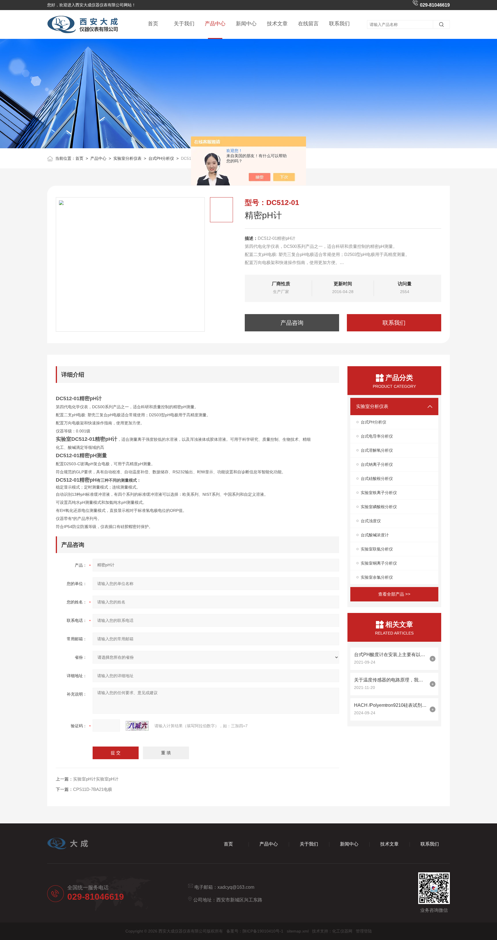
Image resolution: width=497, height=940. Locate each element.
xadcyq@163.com (235, 887)
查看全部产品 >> (394, 594)
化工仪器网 (342, 931)
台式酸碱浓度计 (375, 535)
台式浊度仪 (371, 521)
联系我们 (339, 23)
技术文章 (277, 23)
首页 (153, 23)
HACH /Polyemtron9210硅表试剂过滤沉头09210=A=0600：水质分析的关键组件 (390, 705)
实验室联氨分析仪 (377, 549)
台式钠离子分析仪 (377, 464)
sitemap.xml (298, 931)
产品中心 (215, 23)
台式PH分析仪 (161, 158)
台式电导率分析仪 (377, 436)
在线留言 (308, 23)
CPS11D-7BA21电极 (92, 789)
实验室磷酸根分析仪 (379, 506)
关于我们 (184, 23)
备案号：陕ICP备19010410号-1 (254, 931)
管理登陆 (364, 931)
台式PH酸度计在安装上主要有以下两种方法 (390, 654)
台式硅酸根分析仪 (377, 478)
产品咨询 (291, 323)
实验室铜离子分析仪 (379, 563)
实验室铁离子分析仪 (379, 492)
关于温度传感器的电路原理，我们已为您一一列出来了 (390, 679)
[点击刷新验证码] (137, 726)
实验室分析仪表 (127, 158)
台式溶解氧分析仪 (377, 450)
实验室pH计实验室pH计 (95, 778)
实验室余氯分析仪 (377, 577)
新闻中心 (246, 23)
